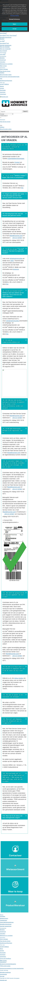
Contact (2, 88)
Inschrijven (2, 92)
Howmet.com (3, 980)
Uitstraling (2, 62)
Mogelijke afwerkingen (5, 37)
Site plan (2, 976)
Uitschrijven (3, 94)
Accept (14, 28)
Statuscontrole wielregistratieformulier (9, 76)
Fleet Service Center (5, 71)
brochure (16, 269)
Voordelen (2, 916)
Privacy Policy (14, 15)
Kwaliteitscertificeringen (6, 80)
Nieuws (2, 86)
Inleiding (2, 72)
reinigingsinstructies (16, 258)
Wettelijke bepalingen (5, 972)
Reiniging (2, 58)
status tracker (18, 678)
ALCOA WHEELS (4, 84)
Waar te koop (3, 65)
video (12, 260)
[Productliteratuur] (14, 903)
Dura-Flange (3, 33)
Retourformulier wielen (6, 74)
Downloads (3, 90)
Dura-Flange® (3, 50)
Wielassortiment (4, 918)
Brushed (2, 39)
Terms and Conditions (5, 958)
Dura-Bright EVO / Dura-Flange (8, 35)
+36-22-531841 (17, 238)
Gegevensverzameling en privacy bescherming (12, 968)
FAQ (1, 78)
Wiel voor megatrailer (5, 48)
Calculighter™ (3, 962)
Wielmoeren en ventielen (6, 63)
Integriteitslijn (3, 974)
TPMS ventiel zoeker (5, 966)
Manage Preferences (14, 19)
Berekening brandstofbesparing (8, 964)
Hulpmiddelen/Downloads (15, 158)
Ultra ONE (3, 54)
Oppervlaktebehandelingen (7, 922)
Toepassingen (3, 920)
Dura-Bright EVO (4, 43)
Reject (14, 24)
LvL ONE (2, 41)
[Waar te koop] (14, 885)
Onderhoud (3, 59)
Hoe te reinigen (4, 69)
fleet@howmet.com (16, 235)
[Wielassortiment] (14, 867)
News (1, 948)
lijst (22, 188)
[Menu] (0, 117)
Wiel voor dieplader (5, 46)
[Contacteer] (14, 849)
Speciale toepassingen (5, 45)
